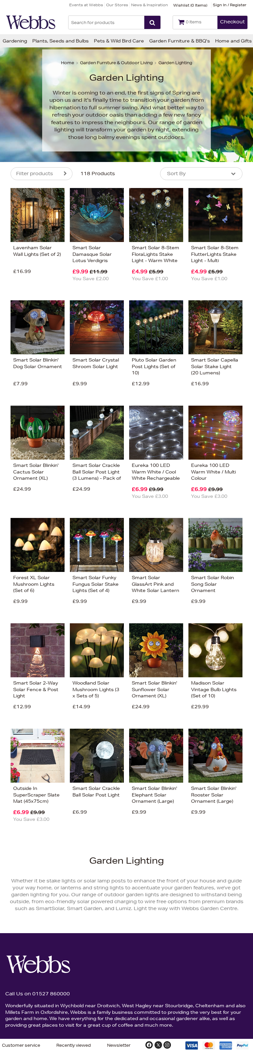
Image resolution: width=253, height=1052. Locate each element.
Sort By (176, 173)
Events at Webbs (86, 4)
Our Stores (117, 4)
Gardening (15, 41)
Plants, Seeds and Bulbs (60, 41)
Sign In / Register (229, 4)
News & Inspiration (149, 4)
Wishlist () (190, 5)
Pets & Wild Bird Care (119, 41)
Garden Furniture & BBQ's (179, 41)
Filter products (34, 173)
